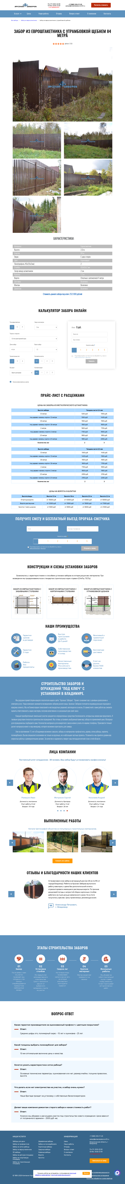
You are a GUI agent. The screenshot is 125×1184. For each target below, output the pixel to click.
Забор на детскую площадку (23, 1155)
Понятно (86, 1173)
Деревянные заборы (45, 1141)
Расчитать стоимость (101, 5)
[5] (104, 350)
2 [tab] (61, 810)
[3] (93, 350)
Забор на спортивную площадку (20, 1158)
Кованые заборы (44, 1152)
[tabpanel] (21, 787)
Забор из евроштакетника (22, 1149)
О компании (91, 14)
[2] (87, 350)
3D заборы (16, 1152)
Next (115, 783)
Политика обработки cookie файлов (99, 1178)
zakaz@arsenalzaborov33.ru (75, 6)
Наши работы (44, 14)
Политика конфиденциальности (97, 1172)
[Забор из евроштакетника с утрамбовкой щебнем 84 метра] (62, 84)
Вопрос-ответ (74, 14)
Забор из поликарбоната (47, 1144)
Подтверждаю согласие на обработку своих (90, 356)
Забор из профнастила (21, 1144)
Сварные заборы (44, 1149)
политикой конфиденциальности (60, 1175)
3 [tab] (64, 810)
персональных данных (83, 357)
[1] (81, 350)
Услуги (16, 14)
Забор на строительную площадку (21, 1162)
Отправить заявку (90, 548)
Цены (29, 14)
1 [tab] (57, 810)
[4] (98, 350)
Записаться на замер (99, 1161)
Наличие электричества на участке (21, 382)
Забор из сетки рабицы (21, 1147)
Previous (10, 783)
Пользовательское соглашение (97, 1175)
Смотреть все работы (62, 861)
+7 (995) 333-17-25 (75, 4)
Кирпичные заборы (45, 1147)
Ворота (41, 1155)
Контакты (107, 14)
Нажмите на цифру (90, 345)
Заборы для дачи (19, 1141)
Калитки (41, 1158)
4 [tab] (67, 810)
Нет (37, 361)
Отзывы (59, 14)
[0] (75, 350)
